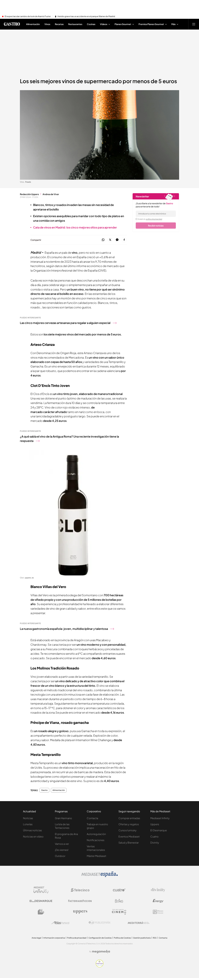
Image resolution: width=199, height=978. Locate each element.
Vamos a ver (62, 843)
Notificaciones (95, 840)
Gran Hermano (63, 818)
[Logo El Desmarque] (41, 901)
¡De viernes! (61, 849)
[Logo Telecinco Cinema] (119, 912)
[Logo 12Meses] (158, 912)
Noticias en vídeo (33, 836)
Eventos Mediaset (129, 836)
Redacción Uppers (29, 194)
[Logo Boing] (119, 901)
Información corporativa (54, 938)
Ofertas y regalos (128, 824)
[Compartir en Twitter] (110, 240)
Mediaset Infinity (160, 818)
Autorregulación (96, 834)
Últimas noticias (32, 830)
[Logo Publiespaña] (99, 923)
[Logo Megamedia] (101, 951)
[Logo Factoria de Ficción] (80, 901)
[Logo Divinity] (158, 890)
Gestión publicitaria (142, 938)
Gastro (44, 790)
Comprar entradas (129, 818)
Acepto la (150, 219)
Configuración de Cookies (100, 938)
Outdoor (60, 856)
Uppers (154, 824)
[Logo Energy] (158, 901)
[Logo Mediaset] (99, 876)
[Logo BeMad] (41, 912)
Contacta (92, 818)
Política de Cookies (122, 938)
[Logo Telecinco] (80, 890)
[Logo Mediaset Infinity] (41, 890)
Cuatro (154, 836)
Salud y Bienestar (128, 842)
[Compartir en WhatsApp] (103, 240)
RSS (155, 938)
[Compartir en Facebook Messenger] (117, 240)
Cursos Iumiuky (127, 830)
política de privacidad (154, 219)
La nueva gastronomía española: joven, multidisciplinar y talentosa (64, 628)
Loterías (27, 824)
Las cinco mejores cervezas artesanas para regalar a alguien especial (65, 323)
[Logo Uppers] (80, 912)
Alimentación (59, 790)
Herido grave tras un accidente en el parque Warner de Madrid (86, 16)
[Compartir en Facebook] (124, 240)
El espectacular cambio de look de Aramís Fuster (28, 16)
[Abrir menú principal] (193, 24)
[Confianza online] (99, 966)
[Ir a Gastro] (12, 24)
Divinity (154, 842)
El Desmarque (158, 830)
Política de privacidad (76, 938)
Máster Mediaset (96, 856)
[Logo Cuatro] (119, 890)
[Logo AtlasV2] (60, 922)
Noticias (28, 818)
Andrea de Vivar (51, 194)
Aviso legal (36, 938)
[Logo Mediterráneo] (138, 922)
